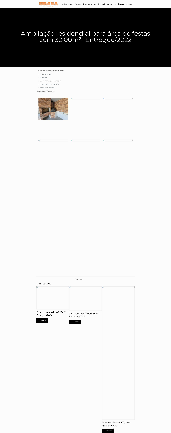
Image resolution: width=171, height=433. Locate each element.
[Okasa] (48, 4)
